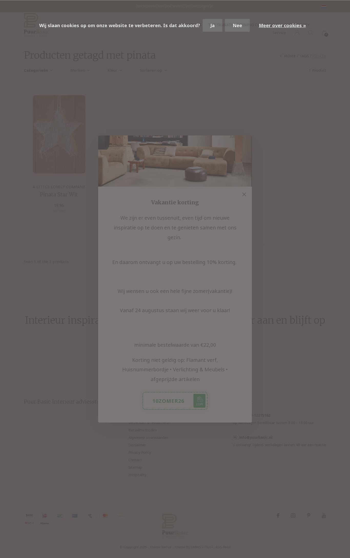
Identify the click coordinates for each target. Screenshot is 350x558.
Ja (212, 25)
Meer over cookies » (282, 25)
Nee (237, 25)
